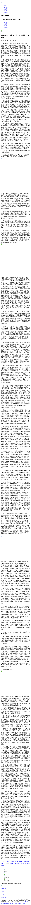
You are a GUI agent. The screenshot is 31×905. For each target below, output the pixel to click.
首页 (5, 5)
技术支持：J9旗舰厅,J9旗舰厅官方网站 (14, 903)
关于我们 (6, 7)
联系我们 (6, 12)
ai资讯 (5, 9)
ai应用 (5, 10)
